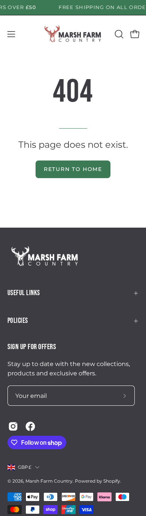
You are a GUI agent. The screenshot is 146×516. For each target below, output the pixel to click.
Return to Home (73, 169)
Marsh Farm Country (49, 481)
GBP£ (24, 467)
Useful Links (23, 293)
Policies (17, 320)
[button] (118, 34)
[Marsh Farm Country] (73, 34)
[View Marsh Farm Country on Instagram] (13, 426)
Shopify (111, 481)
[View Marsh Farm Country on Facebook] (30, 426)
